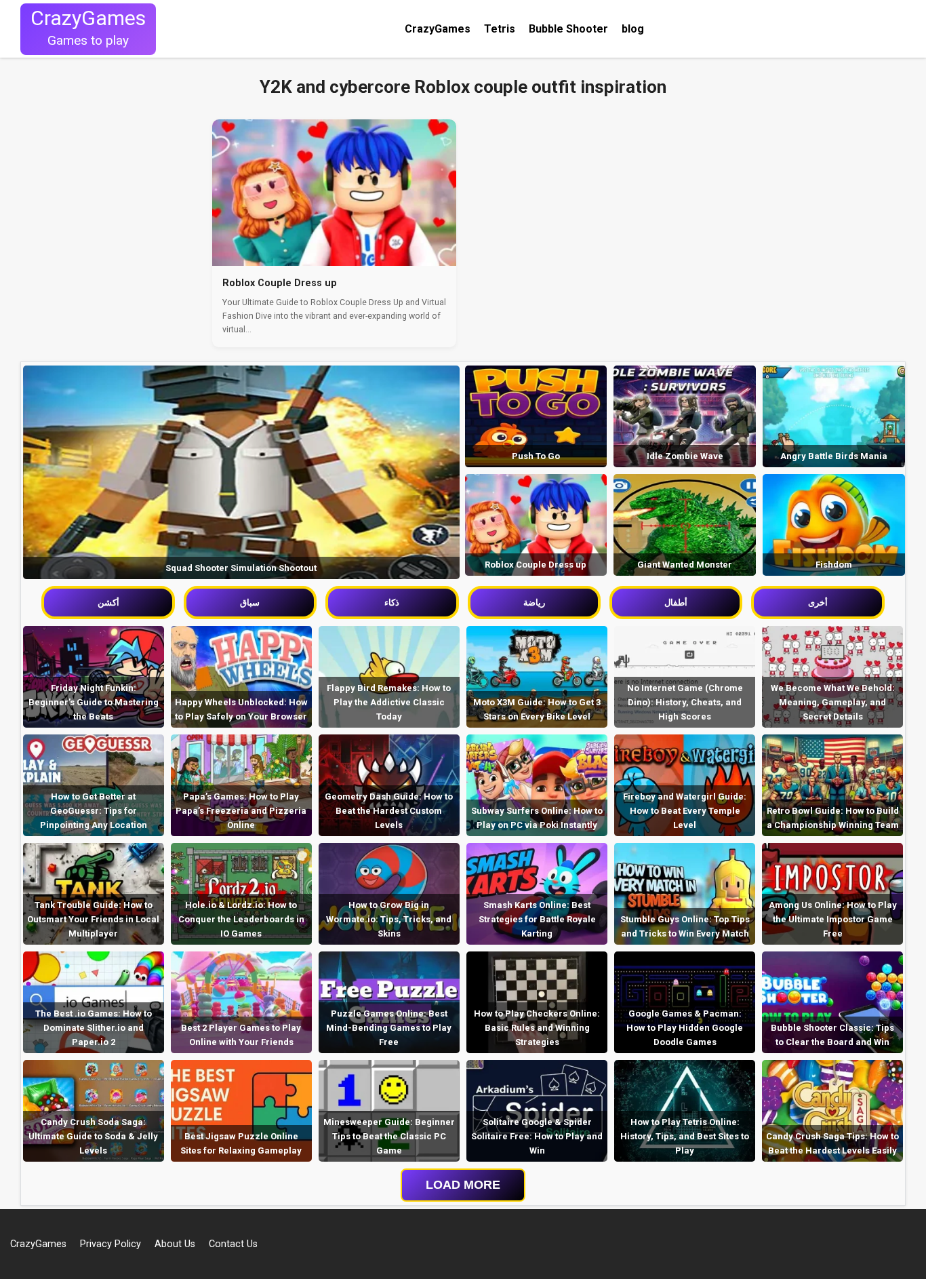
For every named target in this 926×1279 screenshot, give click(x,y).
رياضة (534, 602)
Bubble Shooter (568, 28)
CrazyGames (437, 28)
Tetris (499, 28)
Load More (463, 1185)
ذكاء (391, 602)
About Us (175, 1244)
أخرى (818, 602)
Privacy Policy (110, 1244)
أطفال (675, 602)
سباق (250, 602)
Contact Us (233, 1244)
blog (633, 28)
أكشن (108, 602)
